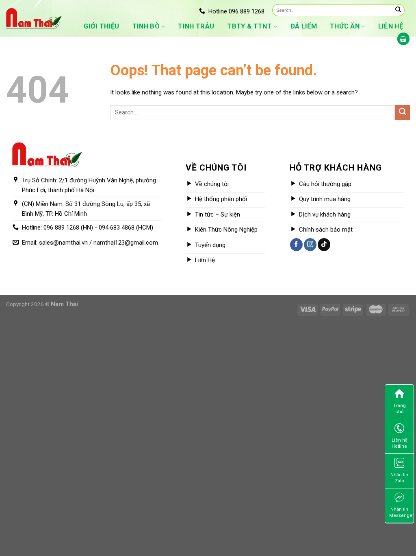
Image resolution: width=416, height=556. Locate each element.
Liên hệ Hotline (399, 443)
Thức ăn (345, 26)
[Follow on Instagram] (310, 244)
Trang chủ (399, 408)
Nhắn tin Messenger (401, 512)
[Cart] (403, 39)
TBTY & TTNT (249, 26)
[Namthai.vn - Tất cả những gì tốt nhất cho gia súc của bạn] (34, 18)
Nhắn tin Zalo (399, 478)
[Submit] (398, 10)
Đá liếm (303, 26)
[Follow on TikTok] (324, 244)
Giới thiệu (101, 26)
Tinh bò (146, 26)
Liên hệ (390, 26)
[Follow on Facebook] (296, 244)
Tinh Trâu (196, 26)
